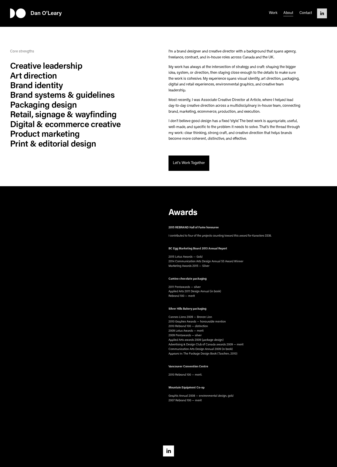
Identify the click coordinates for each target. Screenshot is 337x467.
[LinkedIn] (322, 13)
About (288, 13)
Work (273, 13)
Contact (305, 13)
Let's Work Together (189, 163)
